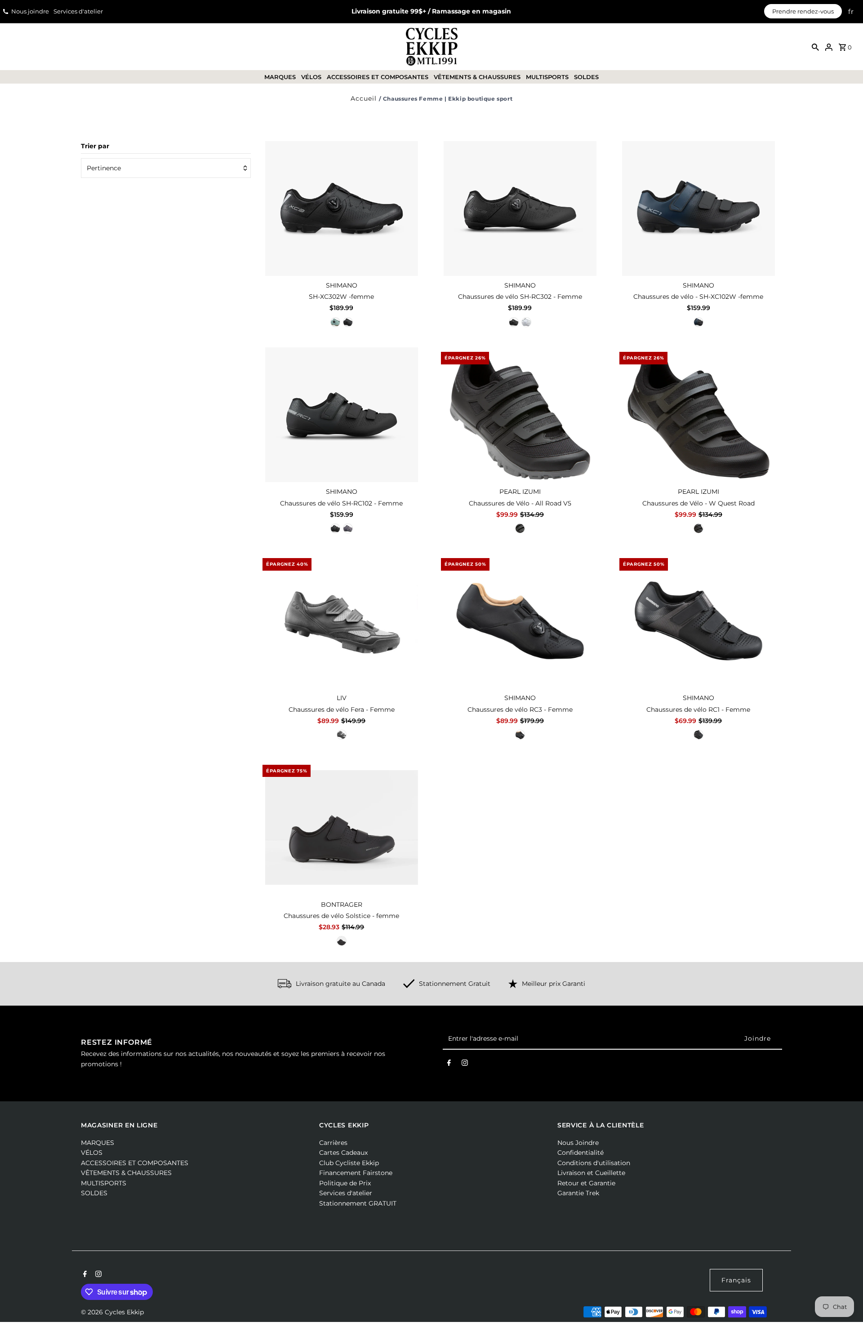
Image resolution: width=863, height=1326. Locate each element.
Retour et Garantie (586, 1183)
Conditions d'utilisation (593, 1163)
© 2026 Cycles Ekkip (112, 1312)
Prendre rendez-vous (803, 11)
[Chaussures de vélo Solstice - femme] (341, 827)
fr (851, 11)
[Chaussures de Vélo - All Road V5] (520, 414)
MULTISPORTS (547, 76)
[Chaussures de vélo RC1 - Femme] (698, 621)
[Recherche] (815, 46)
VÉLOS (311, 76)
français (736, 1280)
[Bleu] (335, 322)
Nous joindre (30, 11)
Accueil (364, 98)
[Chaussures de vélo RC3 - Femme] (520, 621)
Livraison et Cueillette (591, 1173)
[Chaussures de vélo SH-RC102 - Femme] (341, 414)
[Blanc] (526, 322)
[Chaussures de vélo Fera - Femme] (341, 621)
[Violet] (347, 528)
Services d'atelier (78, 11)
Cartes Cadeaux (343, 1153)
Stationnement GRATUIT (357, 1203)
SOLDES (586, 76)
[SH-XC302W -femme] (341, 208)
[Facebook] (449, 1064)
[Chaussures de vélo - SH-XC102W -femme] (698, 208)
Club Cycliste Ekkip (349, 1163)
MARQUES (280, 76)
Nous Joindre (578, 1143)
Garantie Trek (578, 1193)
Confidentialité (580, 1153)
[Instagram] (465, 1064)
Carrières (333, 1143)
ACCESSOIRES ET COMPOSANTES (377, 76)
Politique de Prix (345, 1183)
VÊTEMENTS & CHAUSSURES (477, 76)
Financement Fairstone (355, 1173)
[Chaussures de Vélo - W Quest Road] (698, 414)
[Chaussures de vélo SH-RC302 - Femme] (520, 208)
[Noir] (347, 322)
